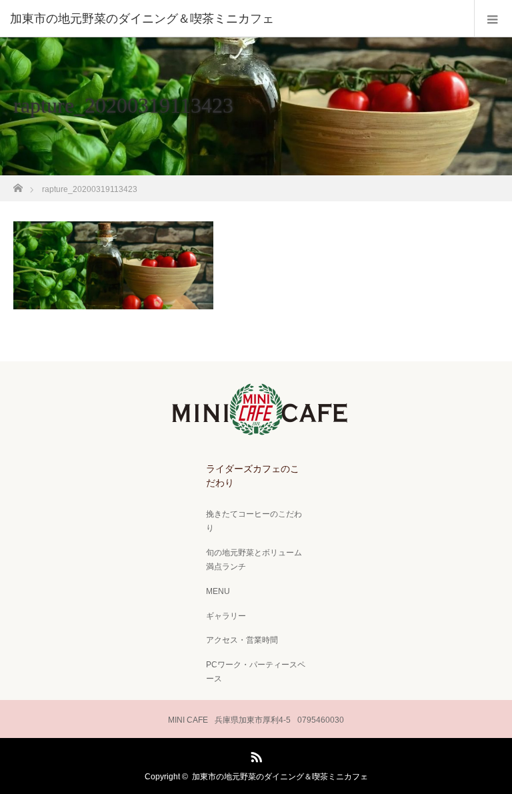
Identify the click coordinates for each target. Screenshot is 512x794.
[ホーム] (17, 184)
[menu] (493, 18)
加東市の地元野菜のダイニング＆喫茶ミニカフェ (280, 776)
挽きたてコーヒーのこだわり (254, 521)
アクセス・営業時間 (242, 640)
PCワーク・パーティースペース (255, 672)
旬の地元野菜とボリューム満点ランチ (254, 560)
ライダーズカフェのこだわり (252, 476)
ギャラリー (226, 616)
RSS (255, 755)
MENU (218, 591)
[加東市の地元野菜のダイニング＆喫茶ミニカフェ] (236, 18)
